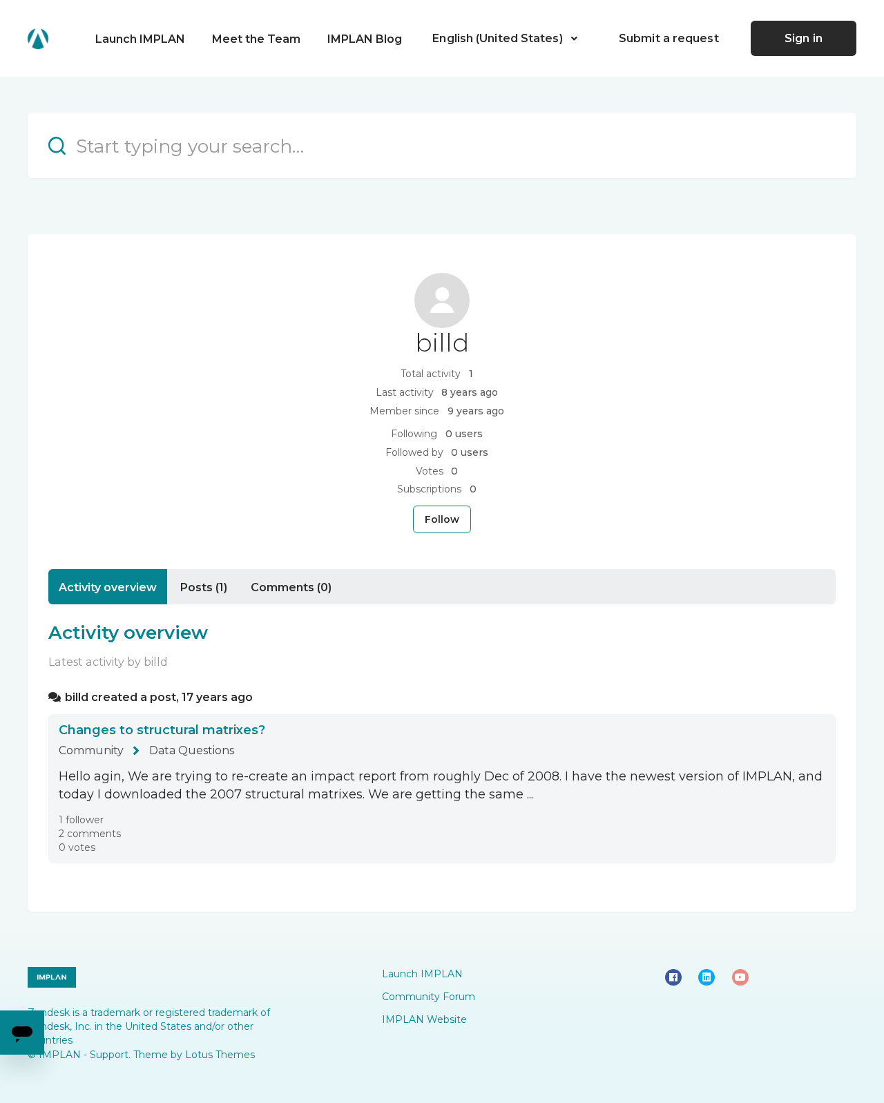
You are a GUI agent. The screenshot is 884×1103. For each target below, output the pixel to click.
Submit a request (669, 38)
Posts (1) (203, 587)
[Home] (38, 38)
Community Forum (428, 996)
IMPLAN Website (424, 1019)
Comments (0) (291, 587)
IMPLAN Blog (364, 39)
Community (91, 750)
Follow (442, 519)
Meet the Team (256, 39)
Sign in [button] (804, 38)
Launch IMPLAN (140, 39)
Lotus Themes (220, 1054)
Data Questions (191, 750)
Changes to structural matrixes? (162, 730)
